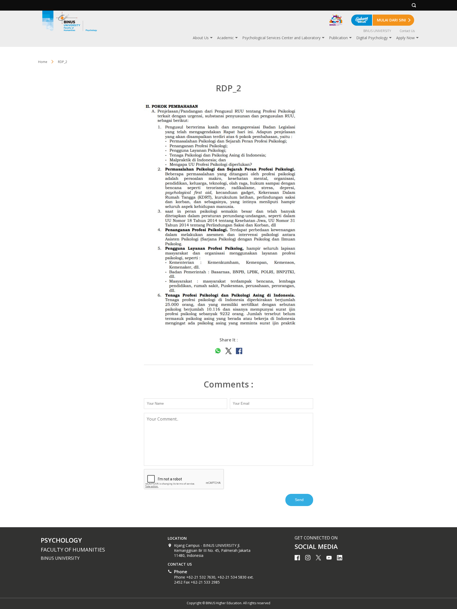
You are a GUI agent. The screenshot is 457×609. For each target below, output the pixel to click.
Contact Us (407, 31)
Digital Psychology (372, 37)
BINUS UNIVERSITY (377, 31)
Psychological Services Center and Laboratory (281, 37)
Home (42, 62)
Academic (225, 37)
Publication (338, 37)
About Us (201, 37)
